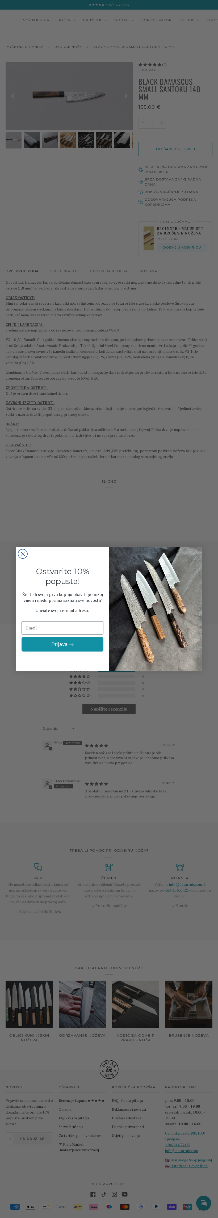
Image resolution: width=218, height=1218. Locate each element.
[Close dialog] (22, 553)
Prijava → (62, 644)
